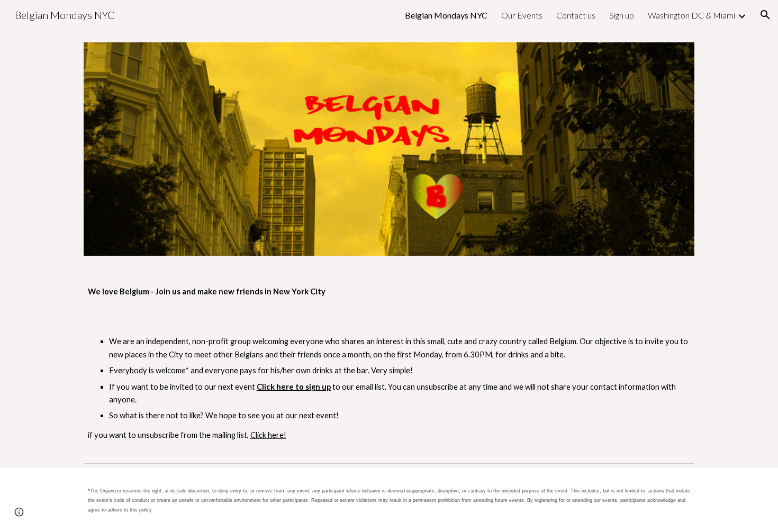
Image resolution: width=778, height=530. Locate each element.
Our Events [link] (521, 15)
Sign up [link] (621, 15)
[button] (765, 15)
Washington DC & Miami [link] (691, 15)
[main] (389, 291)
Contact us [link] (575, 15)
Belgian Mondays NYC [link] (446, 15)
